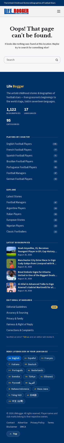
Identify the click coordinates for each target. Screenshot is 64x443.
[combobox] (29, 59)
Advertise (22, 422)
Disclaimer (11, 426)
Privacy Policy (37, 422)
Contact (10, 422)
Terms (51, 422)
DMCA (23, 426)
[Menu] (58, 11)
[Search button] (57, 60)
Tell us (26, 336)
